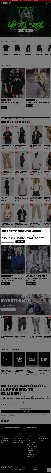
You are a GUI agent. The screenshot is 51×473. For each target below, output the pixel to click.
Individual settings (7, 242)
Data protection (33, 238)
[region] (25, 236)
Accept (20, 242)
